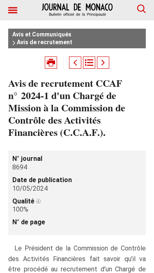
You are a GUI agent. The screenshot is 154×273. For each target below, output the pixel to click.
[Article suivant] (103, 62)
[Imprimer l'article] (51, 62)
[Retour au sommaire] (89, 62)
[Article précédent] (75, 62)
